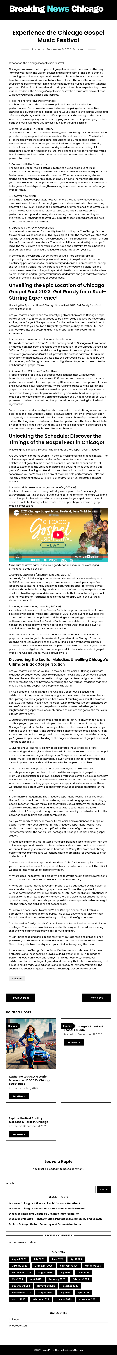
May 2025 (17, 1279)
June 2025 (83, 1272)
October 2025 (93, 1265)
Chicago (17, 978)
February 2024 (81, 1279)
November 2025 (69, 1265)
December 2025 (44, 1265)
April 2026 (76, 1259)
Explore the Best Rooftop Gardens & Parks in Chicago (28, 1120)
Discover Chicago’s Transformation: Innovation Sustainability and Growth (55, 1219)
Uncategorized (18, 1325)
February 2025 (57, 1279)
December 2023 (21, 1285)
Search (10, 1183)
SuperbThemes (74, 1350)
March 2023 (18, 1299)
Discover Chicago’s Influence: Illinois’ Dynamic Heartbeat (44, 1203)
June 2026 (57, 1259)
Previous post (20, 997)
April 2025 (36, 1279)
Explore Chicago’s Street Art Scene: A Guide (83, 1028)
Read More (19, 1096)
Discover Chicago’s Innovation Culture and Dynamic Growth (47, 1208)
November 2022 (88, 1299)
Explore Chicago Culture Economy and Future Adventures (45, 1224)
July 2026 (39, 1259)
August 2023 (45, 1292)
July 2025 (65, 1272)
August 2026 (19, 1259)
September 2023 (21, 1292)
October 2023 (70, 1285)
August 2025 (45, 1272)
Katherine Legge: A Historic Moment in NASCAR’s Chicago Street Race (30, 1080)
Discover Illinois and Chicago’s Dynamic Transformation (44, 1214)
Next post (97, 997)
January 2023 (64, 1299)
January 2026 (19, 1265)
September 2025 (21, 1272)
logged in (54, 1169)
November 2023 (46, 1285)
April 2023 (83, 1292)
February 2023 (41, 1299)
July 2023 (65, 1292)
